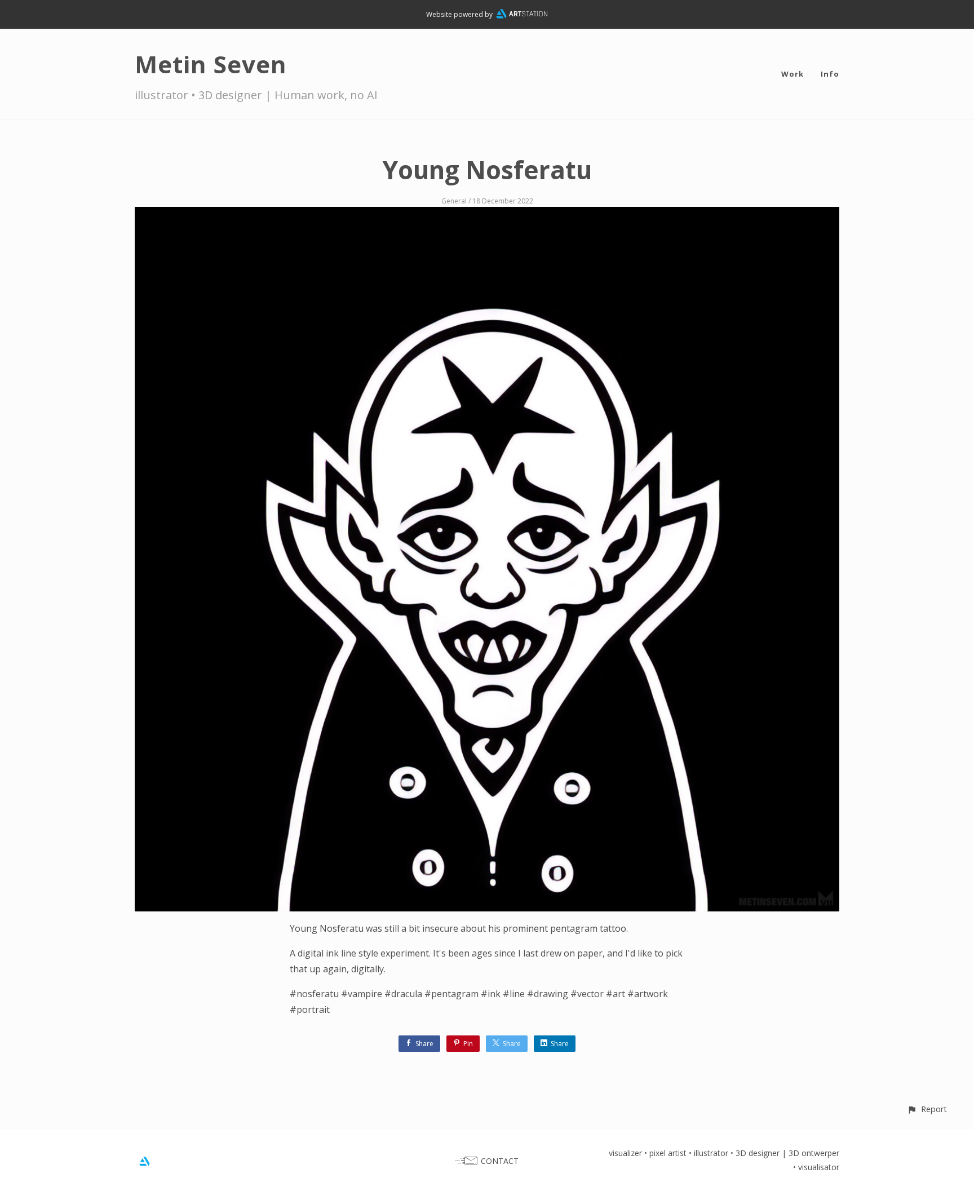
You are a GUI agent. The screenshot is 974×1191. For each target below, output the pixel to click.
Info (830, 74)
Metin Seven (211, 64)
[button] (926, 1109)
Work (792, 74)
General (454, 201)
